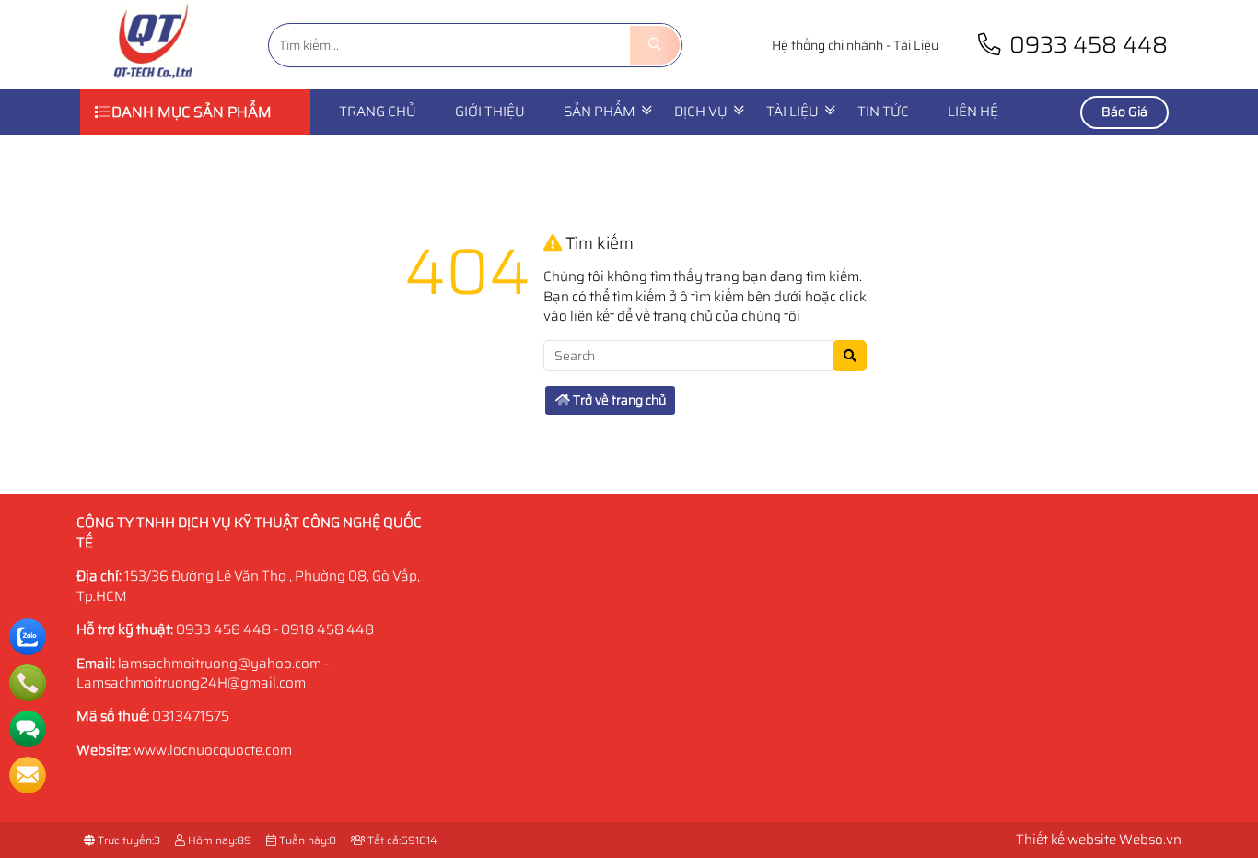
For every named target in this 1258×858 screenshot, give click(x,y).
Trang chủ (377, 111)
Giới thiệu (490, 111)
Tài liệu (792, 111)
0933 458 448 (1086, 45)
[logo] (153, 78)
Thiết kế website (1066, 840)
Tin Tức (883, 111)
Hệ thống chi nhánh (827, 45)
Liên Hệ (973, 111)
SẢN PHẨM (599, 111)
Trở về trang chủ (618, 400)
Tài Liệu (915, 45)
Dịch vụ (701, 111)
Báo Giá (1124, 111)
